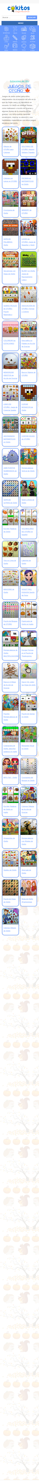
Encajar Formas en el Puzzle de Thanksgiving (28, 653)
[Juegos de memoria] (15, 47)
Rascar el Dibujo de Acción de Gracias (10, 685)
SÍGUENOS (19, 2)
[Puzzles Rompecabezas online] (24, 47)
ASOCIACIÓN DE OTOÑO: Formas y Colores (28, 309)
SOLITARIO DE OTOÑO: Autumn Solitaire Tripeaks (28, 149)
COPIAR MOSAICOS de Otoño (27, 407)
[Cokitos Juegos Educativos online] (19, 9)
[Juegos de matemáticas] (6, 30)
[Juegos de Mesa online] (32, 47)
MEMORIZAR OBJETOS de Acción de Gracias (10, 375)
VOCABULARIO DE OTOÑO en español (28, 532)
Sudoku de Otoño (10, 870)
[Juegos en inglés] (32, 30)
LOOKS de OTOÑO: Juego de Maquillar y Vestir (29, 242)
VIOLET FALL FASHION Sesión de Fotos (28, 592)
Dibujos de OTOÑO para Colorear (8, 149)
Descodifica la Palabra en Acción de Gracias (28, 343)
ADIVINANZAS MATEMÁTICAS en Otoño (9, 439)
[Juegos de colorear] (32, 38)
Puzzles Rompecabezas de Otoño (10, 717)
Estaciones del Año (19, 81)
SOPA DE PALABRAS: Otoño (8, 242)
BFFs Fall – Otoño (10, 778)
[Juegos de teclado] (24, 30)
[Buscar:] (14, 17)
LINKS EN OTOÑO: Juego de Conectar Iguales (10, 407)
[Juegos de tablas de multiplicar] (15, 30)
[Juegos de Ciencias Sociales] (24, 38)
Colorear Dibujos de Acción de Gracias (28, 809)
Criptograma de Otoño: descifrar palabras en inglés (10, 749)
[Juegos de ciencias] (15, 38)
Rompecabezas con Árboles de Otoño (27, 841)
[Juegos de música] (6, 47)
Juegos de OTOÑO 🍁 (19, 88)
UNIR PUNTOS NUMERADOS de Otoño (10, 471)
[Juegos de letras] (6, 38)
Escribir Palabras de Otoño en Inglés (10, 809)
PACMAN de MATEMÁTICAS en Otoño (28, 181)
